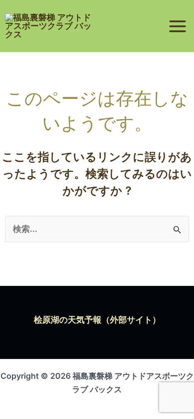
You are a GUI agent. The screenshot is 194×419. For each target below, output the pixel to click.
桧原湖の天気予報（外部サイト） (97, 320)
